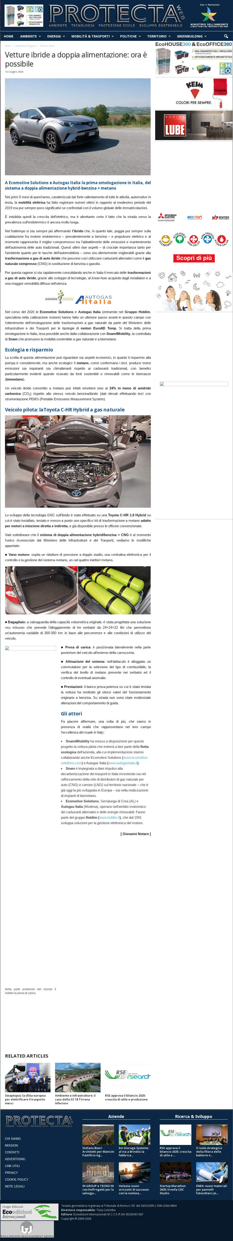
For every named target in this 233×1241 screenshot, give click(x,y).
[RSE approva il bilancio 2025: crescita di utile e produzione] (128, 1077)
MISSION (11, 1145)
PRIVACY (11, 1172)
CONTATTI (12, 1152)
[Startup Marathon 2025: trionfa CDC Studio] (176, 1172)
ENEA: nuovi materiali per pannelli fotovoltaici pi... (211, 1189)
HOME (8, 36)
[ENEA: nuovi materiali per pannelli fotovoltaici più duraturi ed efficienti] (212, 1172)
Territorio (157, 36)
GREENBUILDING (190, 36)
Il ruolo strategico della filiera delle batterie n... (209, 1151)
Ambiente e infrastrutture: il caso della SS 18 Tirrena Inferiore (75, 1099)
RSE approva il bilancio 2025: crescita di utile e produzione (126, 1097)
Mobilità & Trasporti (90, 36)
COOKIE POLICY (16, 1179)
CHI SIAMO (13, 1138)
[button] (226, 37)
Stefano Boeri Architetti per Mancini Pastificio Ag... (98, 1151)
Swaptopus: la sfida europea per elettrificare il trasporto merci (25, 1099)
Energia (54, 36)
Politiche (128, 36)
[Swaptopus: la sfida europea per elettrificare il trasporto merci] (28, 1077)
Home (8, 45)
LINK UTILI (12, 1166)
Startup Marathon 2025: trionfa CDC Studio (173, 1189)
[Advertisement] (78, 1021)
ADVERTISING (15, 1159)
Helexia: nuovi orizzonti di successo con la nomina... (134, 1189)
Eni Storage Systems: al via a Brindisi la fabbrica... (134, 1151)
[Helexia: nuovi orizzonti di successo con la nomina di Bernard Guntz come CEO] (135, 1172)
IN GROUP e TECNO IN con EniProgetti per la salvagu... (98, 1189)
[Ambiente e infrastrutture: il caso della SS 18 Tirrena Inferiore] (78, 1077)
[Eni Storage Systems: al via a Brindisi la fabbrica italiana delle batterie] (135, 1135)
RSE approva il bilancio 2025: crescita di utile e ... (175, 1151)
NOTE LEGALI (15, 1186)
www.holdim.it (109, 817)
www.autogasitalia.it (122, 763)
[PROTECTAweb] (116, 14)
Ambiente (28, 36)
